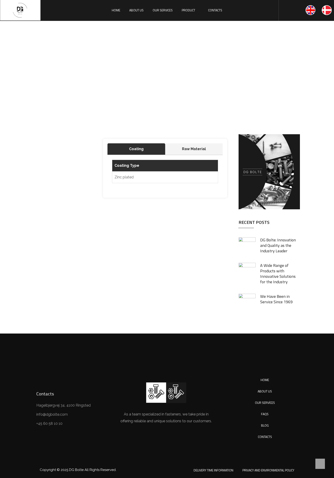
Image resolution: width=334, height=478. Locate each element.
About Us (265, 391)
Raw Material (194, 149)
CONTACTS (215, 10)
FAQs (265, 414)
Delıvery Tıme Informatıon (213, 470)
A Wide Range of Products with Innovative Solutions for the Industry (278, 273)
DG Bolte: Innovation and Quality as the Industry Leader (278, 245)
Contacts (265, 436)
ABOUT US (136, 10)
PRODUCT (188, 10)
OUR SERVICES (163, 10)
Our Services (265, 402)
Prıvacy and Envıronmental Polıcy (268, 470)
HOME (116, 10)
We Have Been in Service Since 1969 (276, 299)
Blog (265, 425)
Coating (136, 149)
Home (106, 85)
